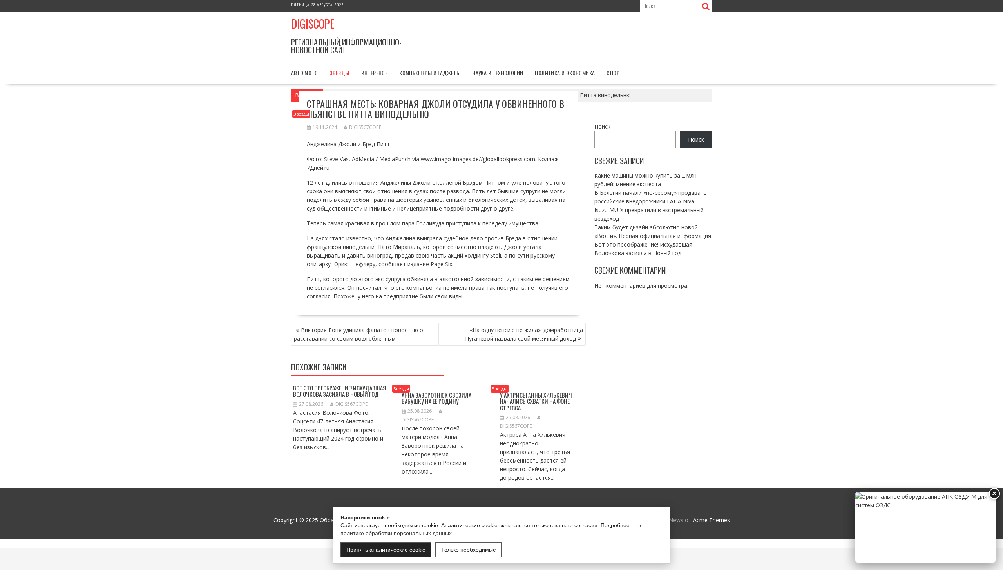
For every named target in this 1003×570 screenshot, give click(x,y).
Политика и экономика (565, 73)
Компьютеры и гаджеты (429, 73)
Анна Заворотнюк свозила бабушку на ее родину (436, 398)
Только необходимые (468, 549)
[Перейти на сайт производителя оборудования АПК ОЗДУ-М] (925, 527)
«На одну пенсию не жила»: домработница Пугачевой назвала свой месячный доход (524, 334)
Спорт (614, 73)
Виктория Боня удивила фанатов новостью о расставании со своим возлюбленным (358, 334)
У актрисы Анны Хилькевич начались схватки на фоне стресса (536, 401)
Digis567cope (365, 127)
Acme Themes (711, 520)
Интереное (374, 73)
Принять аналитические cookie (385, 549)
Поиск (602, 126)
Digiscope (313, 24)
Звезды (339, 73)
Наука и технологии (497, 73)
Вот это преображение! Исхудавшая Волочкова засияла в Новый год (339, 391)
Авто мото (304, 73)
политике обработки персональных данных (396, 533)
